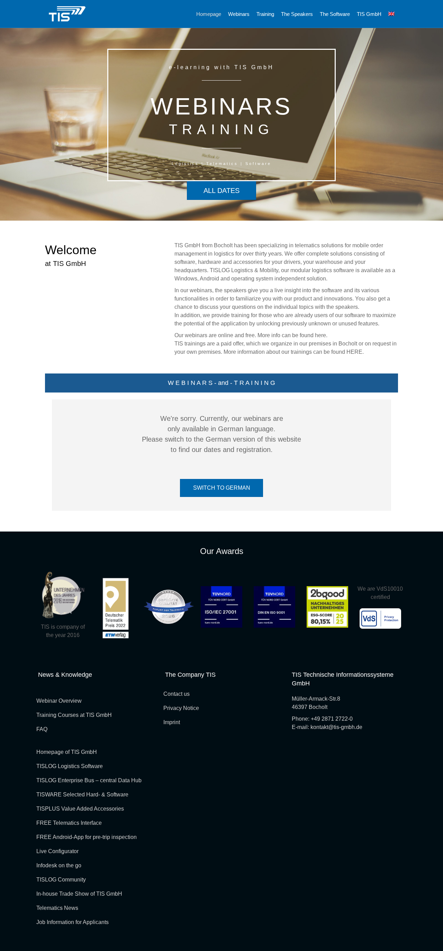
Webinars (239, 14)
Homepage (208, 14)
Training (265, 14)
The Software (335, 14)
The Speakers (297, 14)
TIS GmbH (369, 14)
